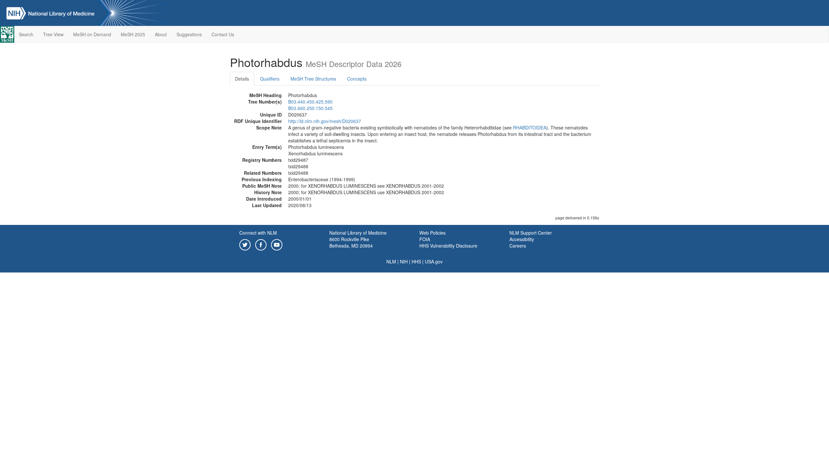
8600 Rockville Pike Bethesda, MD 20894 (351, 242)
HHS (416, 261)
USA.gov (434, 261)
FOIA (424, 239)
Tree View (53, 34)
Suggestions (189, 34)
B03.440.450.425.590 (310, 101)
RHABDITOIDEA (529, 127)
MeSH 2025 (133, 34)
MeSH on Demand (92, 34)
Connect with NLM (258, 232)
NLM (391, 261)
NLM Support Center (530, 232)
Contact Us (222, 34)
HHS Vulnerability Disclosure (448, 245)
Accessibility (521, 239)
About (161, 34)
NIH (404, 261)
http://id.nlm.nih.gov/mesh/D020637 (324, 121)
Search (26, 34)
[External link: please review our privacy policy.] (245, 244)
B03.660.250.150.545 (310, 108)
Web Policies (432, 232)
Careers (517, 245)
